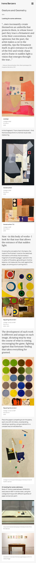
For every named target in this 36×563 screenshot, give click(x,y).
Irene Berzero (8, 3)
